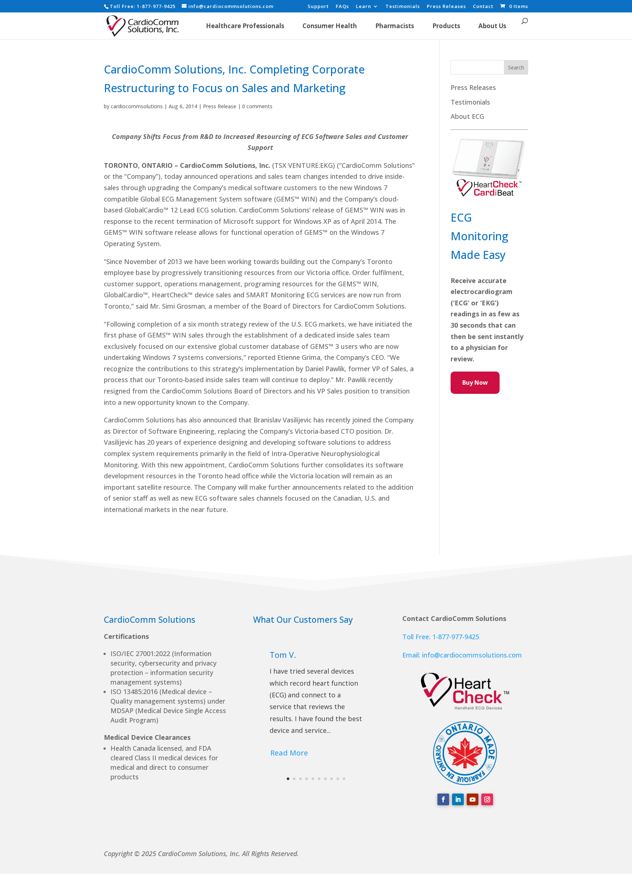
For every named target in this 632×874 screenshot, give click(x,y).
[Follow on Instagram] (487, 799)
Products (446, 26)
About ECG (467, 116)
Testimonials (402, 7)
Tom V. (283, 654)
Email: (412, 655)
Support (318, 7)
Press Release (219, 106)
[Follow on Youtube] (472, 799)
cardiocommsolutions (137, 106)
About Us (492, 26)
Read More (289, 753)
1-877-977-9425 (156, 6)
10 (344, 778)
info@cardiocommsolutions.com (472, 655)
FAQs (342, 7)
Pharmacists (394, 26)
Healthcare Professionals (245, 26)
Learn (363, 7)
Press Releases (446, 7)
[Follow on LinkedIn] (458, 799)
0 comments (257, 106)
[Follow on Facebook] (443, 799)
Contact (483, 7)
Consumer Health (329, 26)
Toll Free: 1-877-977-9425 (440, 636)
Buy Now (475, 382)
